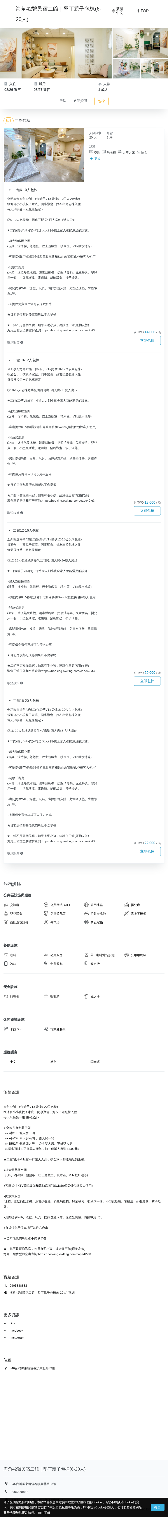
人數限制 (95, 133)
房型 (62, 101)
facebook (16, 1330)
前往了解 (44, 1512)
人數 (106, 84)
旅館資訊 (80, 101)
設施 (92, 146)
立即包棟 (147, 340)
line (12, 1323)
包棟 (101, 101)
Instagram (17, 1337)
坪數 (110, 133)
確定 (157, 1507)
